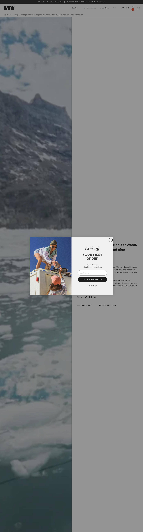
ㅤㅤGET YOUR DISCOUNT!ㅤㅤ (92, 279)
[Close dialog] (111, 240)
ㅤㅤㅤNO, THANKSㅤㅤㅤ (92, 286)
